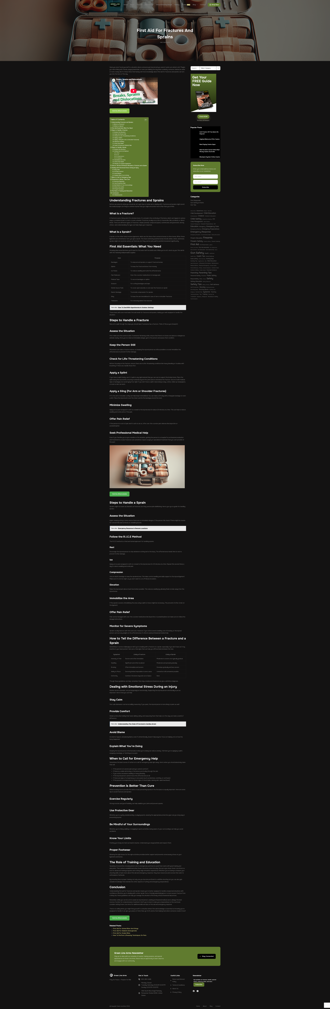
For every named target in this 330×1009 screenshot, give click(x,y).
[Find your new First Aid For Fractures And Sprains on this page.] (120, 494)
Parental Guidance (212, 270)
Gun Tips (193, 205)
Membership (149, 5)
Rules (204, 278)
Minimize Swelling (119, 141)
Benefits (210, 210)
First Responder (165, 42)
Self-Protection (195, 287)
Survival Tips (199, 292)
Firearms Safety (207, 241)
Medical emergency (204, 265)
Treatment (193, 296)
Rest (118, 153)
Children (201, 216)
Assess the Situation (120, 132)
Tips (200, 294)
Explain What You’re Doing (122, 175)
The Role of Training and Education (122, 191)
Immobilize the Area (120, 160)
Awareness (200, 211)
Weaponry (199, 296)
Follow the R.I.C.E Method (121, 151)
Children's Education (210, 216)
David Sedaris (207, 221)
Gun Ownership (210, 249)
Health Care (193, 256)
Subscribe (205, 187)
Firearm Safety (197, 241)
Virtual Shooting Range (164, 5)
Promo (186, 5)
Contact (203, 5)
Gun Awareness (213, 247)
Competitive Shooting (207, 219)
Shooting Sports (204, 289)
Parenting (194, 273)
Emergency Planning (196, 229)
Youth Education (194, 298)
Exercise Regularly (119, 181)
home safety (194, 258)
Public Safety (211, 275)
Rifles (200, 279)
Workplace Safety (213, 296)
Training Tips (211, 294)
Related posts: (118, 195)
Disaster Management (195, 224)
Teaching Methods (195, 294)
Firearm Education (196, 238)
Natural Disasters (207, 267)
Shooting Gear (194, 289)
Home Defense (210, 256)
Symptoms (206, 292)
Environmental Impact (206, 234)
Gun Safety (197, 252)
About (132, 5)
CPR (213, 219)
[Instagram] (197, 991)
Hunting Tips (194, 261)
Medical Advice (194, 265)
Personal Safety (196, 275)
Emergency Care (212, 226)
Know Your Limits (119, 187)
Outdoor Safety (195, 270)
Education (194, 226)
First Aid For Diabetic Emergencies (125, 931)
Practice (203, 275)
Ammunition (193, 210)
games (211, 244)
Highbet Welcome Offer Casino (210, 139)
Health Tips (201, 256)
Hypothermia (201, 261)
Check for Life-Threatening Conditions (125, 136)
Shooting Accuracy (210, 287)
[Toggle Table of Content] (145, 119)
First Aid (195, 244)
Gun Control (194, 249)
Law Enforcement (194, 263)
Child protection (194, 216)
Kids (206, 261)
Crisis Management (197, 221)
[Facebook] (194, 991)
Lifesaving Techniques (205, 263)
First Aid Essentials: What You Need (122, 128)
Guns (216, 249)
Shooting (202, 287)
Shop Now (215, 5)
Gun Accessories (204, 247)
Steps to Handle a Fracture (119, 130)
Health (207, 253)
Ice (118, 154)
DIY (215, 224)
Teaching (213, 292)
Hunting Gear (210, 258)
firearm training (216, 241)
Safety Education (196, 281)
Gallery (177, 5)
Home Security (202, 258)
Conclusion (115, 193)
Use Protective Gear (120, 183)
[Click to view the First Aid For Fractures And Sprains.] (120, 111)
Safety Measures (207, 281)
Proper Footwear (119, 189)
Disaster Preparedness (207, 224)
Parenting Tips (205, 273)
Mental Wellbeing (194, 267)
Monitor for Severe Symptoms (123, 163)
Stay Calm (117, 169)
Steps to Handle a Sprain (119, 147)
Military (200, 267)
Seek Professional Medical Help (123, 145)
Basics (205, 210)
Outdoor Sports (202, 270)
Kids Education (212, 261)
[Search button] (218, 68)
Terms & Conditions (178, 985)
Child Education (210, 213)
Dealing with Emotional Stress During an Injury (125, 167)
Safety (210, 278)
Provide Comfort (119, 171)
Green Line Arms (194, 247)
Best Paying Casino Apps (208, 144)
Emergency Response (201, 232)
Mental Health (213, 265)
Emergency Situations (195, 234)
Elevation (119, 158)
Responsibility (195, 279)
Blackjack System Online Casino (210, 157)
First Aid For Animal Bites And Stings (125, 928)
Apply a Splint (118, 137)
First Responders (204, 244)
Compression (120, 156)
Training (204, 294)
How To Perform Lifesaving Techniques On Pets (129, 935)
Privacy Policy (176, 992)
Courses (140, 5)
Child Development (197, 213)
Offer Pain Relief (119, 143)
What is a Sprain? (119, 126)
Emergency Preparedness (210, 229)
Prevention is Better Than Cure (121, 179)
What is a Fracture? (119, 124)
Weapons (204, 296)
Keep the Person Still (120, 134)
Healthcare (212, 253)
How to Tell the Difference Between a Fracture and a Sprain (129, 165)
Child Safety (196, 219)
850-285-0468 (146, 979)
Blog (194, 5)
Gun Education (201, 249)
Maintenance (215, 263)
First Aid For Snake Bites (121, 933)
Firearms (207, 237)
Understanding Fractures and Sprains (122, 122)
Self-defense (214, 284)
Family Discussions (215, 234)
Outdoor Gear (215, 268)
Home (126, 5)
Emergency (202, 226)
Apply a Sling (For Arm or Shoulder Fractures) (127, 139)
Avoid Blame (118, 173)
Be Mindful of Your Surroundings (123, 185)
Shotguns (193, 292)
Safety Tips (196, 284)
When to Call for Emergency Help (121, 177)
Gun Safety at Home (197, 203)
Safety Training (205, 284)
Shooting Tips (212, 289)
